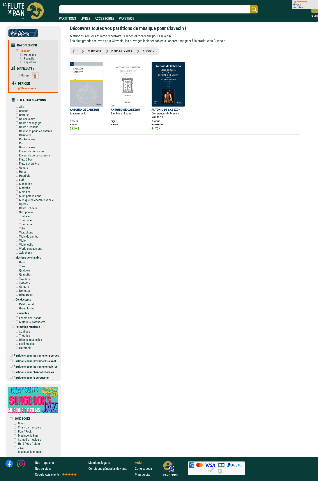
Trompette (25, 224)
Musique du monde (30, 452)
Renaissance (28, 88)
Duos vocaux (27, 147)
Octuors (24, 286)
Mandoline (25, 184)
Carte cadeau (143, 468)
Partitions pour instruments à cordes (36, 355)
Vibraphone (26, 232)
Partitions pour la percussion (31, 377)
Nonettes (25, 290)
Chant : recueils (28, 127)
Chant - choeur (28, 208)
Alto (21, 107)
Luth (21, 180)
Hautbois (24, 175)
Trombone (25, 220)
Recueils (29, 58)
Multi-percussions (30, 196)
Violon (23, 240)
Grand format (27, 308)
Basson (23, 111)
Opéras (23, 204)
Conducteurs (23, 299)
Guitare (23, 167)
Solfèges (24, 331)
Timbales (25, 216)
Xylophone (25, 253)
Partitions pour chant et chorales (34, 372)
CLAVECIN (148, 51)
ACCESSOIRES (104, 18)
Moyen (25, 75)
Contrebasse (27, 139)
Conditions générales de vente (110, 468)
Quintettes (25, 274)
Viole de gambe (28, 236)
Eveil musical (27, 344)
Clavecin (25, 51)
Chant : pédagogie (30, 123)
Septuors (24, 282)
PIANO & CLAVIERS (121, 51)
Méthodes (30, 55)
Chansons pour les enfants (35, 131)
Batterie (24, 115)
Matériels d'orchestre (32, 322)
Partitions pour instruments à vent (35, 361)
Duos (22, 262)
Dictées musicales (30, 339)
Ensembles (22, 313)
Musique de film (28, 435)
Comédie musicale (29, 439)
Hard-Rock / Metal (29, 443)
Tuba (22, 228)
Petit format (26, 304)
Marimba (24, 188)
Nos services (43, 468)
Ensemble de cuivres (31, 151)
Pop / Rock (25, 431)
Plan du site (142, 474)
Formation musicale (27, 327)
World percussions (30, 248)
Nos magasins (44, 463)
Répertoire (30, 62)
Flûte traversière (29, 163)
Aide (138, 462)
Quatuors (24, 270)
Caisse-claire (27, 119)
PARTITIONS (67, 18)
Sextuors (24, 278)
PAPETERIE (126, 18)
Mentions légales (99, 463)
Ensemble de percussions (35, 155)
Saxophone (26, 212)
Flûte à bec (26, 159)
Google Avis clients (47, 474)
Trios (22, 266)
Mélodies (25, 192)
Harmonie (25, 348)
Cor (21, 143)
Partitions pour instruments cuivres (36, 366)
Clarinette (25, 135)
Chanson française (29, 427)
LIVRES (85, 18)
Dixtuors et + (27, 295)
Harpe (22, 171)
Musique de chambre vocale (36, 200)
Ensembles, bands (30, 318)
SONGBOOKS (22, 418)
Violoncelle (26, 244)
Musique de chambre (28, 257)
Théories (24, 335)
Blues (21, 423)
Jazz (21, 447)
